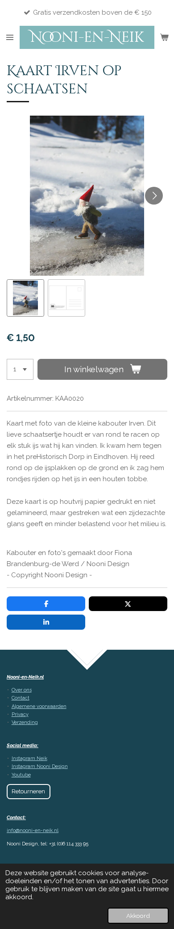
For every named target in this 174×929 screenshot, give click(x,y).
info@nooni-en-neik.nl (32, 830)
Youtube (21, 775)
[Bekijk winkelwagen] (164, 37)
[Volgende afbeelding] (154, 196)
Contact (20, 698)
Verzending (25, 722)
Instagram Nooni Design (40, 766)
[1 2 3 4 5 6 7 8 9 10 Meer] (20, 369)
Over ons (22, 690)
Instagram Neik (29, 758)
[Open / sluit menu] (10, 37)
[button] (25, 298)
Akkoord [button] (138, 915)
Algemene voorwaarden (39, 706)
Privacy (20, 714)
